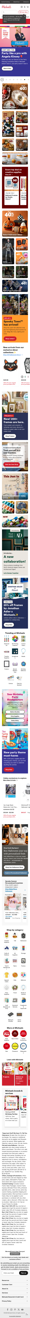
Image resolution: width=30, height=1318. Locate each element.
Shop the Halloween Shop (14, 867)
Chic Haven (8, 916)
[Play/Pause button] (2, 79)
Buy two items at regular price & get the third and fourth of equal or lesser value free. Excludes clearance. (15, 1233)
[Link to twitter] (18, 1309)
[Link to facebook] (7, 1309)
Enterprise (26, 1)
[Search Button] (3, 12)
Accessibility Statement (15, 1316)
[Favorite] (19, 895)
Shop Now (9, 625)
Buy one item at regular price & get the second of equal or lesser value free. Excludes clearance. (15, 1214)
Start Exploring (9, 72)
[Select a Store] (22, 7)
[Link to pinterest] (15, 1309)
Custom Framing (5, 1)
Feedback (16, 1253)
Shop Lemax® (10, 338)
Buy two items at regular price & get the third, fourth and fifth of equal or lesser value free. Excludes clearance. (14, 1241)
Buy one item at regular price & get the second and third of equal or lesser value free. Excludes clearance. (15, 1220)
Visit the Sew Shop (11, 464)
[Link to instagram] (11, 1309)
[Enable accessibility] (26, 1314)
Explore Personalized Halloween (16, 873)
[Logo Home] (6, 7)
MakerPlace (17, 1)
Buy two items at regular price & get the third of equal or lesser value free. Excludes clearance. (14, 1226)
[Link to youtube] (22, 1309)
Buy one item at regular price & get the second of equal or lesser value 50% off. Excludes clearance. (15, 1208)
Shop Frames (10, 436)
